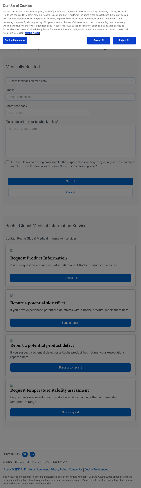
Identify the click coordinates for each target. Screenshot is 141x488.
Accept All (99, 41)
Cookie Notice (32, 33)
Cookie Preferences (15, 41)
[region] (70, 24)
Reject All (124, 41)
